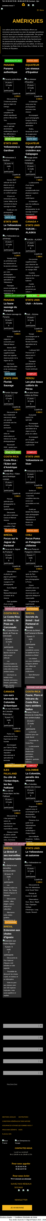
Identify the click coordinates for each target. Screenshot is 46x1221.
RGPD (20, 1130)
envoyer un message (23, 1179)
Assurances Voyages (10, 1125)
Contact (32, 1)
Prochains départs (9, 1130)
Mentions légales (9, 1117)
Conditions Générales (10, 1121)
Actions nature (24, 1121)
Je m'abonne (17, 1208)
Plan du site (6, 1134)
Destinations (23, 1117)
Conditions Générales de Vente (26, 1217)
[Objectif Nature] (10, 10)
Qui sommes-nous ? (26, 1125)
